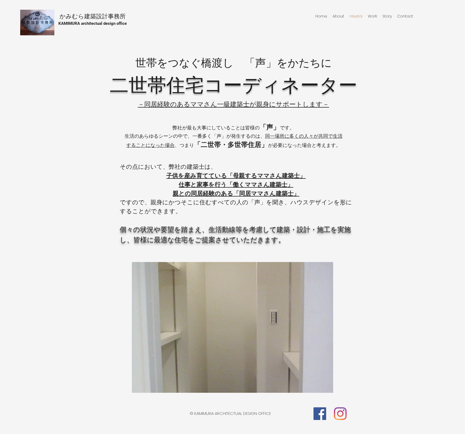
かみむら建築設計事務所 (92, 16)
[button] (232, 327)
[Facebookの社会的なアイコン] (319, 413)
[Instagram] (340, 413)
